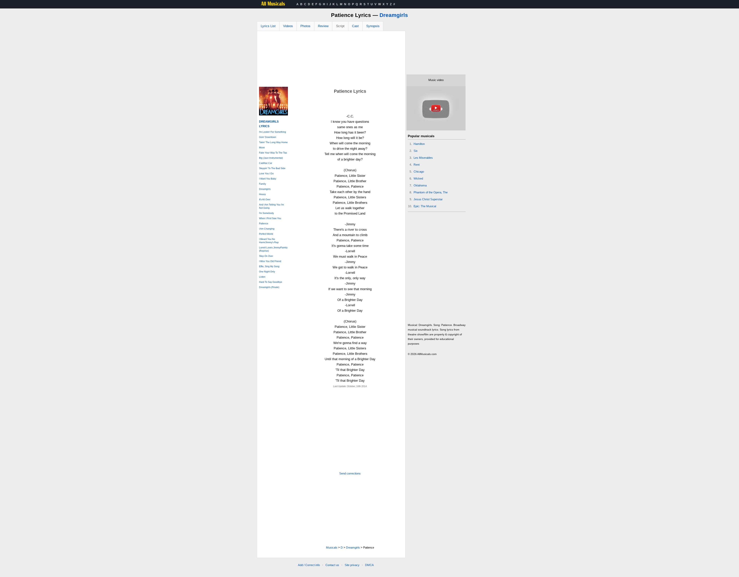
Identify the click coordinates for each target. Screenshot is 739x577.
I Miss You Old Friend (270, 261)
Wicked (418, 178)
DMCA (369, 565)
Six (416, 150)
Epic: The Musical (425, 206)
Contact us (332, 565)
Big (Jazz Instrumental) (271, 158)
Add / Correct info (309, 565)
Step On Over (266, 256)
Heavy (262, 194)
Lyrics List (268, 26)
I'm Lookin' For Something (272, 132)
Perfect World (266, 234)
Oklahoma (420, 185)
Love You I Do (266, 173)
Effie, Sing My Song (269, 266)
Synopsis (373, 26)
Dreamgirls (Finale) (269, 287)
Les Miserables (423, 157)
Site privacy (352, 565)
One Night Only (267, 271)
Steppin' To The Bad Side (272, 168)
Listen (262, 277)
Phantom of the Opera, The (431, 192)
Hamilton (419, 143)
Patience (263, 223)
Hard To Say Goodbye (270, 282)
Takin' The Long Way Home (273, 142)
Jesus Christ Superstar (428, 199)
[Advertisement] (331, 60)
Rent (417, 164)
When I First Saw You (270, 218)
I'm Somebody (266, 213)
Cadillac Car (265, 163)
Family (262, 184)
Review (323, 26)
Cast (355, 26)
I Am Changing (266, 228)
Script (340, 26)
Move (262, 147)
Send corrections (350, 473)
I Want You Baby (267, 178)
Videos (288, 26)
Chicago (419, 171)
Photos (305, 26)
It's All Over (264, 199)
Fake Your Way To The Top (273, 152)
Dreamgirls (394, 15)
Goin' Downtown (267, 137)
